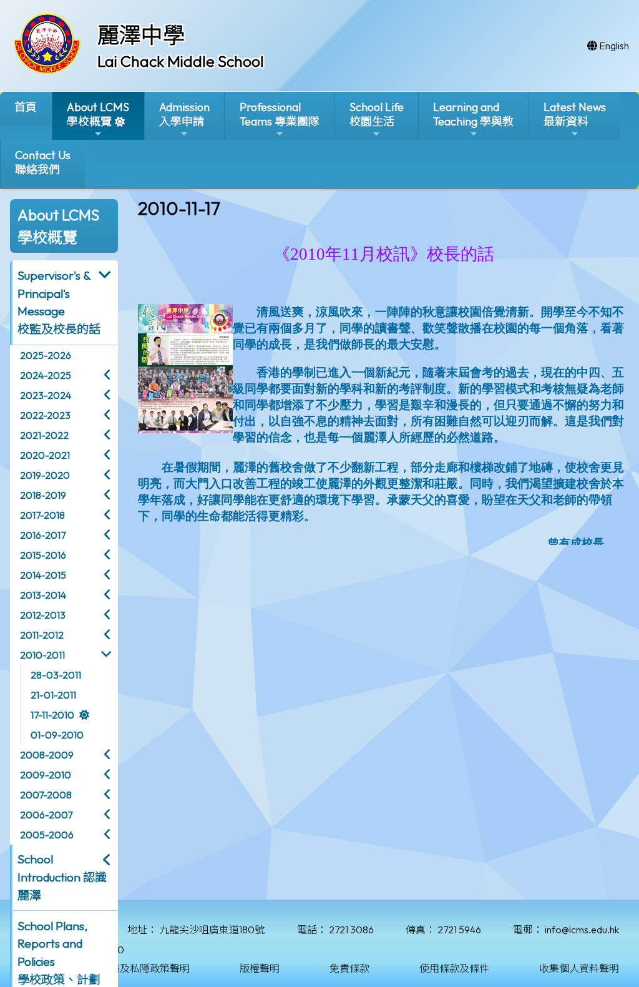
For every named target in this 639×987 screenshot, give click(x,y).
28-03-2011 (56, 675)
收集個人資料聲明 (579, 968)
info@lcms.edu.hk (582, 929)
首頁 (25, 107)
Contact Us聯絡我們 (43, 162)
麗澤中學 (141, 35)
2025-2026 (45, 355)
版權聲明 (260, 968)
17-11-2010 (52, 715)
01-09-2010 (57, 735)
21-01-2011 (53, 695)
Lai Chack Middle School (180, 61)
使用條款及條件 (454, 968)
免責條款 (349, 968)
